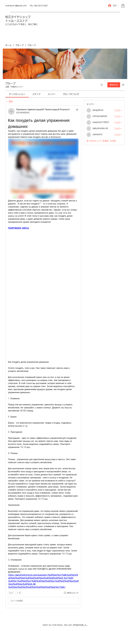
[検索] (101, 84)
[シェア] (77, 109)
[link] (17, 94)
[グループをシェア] (123, 84)
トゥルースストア (16, 20)
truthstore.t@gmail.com (16, 6)
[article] (43, 356)
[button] (123, 6)
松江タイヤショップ (17, 16)
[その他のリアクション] (18, 592)
